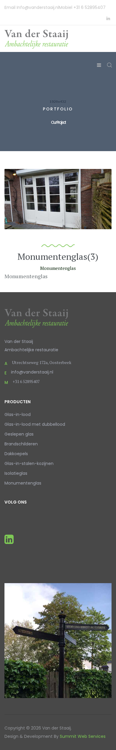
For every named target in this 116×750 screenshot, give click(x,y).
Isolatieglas (15, 473)
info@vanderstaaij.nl (32, 372)
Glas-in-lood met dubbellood (34, 424)
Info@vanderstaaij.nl (38, 7)
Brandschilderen (21, 444)
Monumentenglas (22, 483)
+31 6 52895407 (89, 7)
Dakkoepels (16, 454)
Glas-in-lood (17, 414)
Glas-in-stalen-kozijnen (29, 463)
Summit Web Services (83, 736)
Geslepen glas (19, 434)
